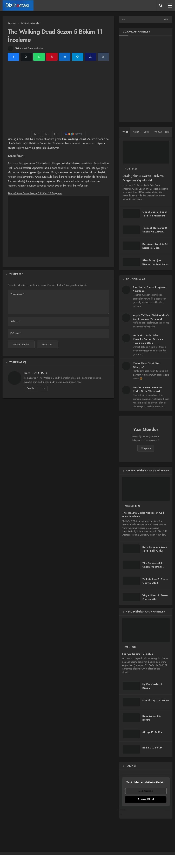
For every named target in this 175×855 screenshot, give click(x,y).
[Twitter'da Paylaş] (26, 57)
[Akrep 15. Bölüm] (131, 734)
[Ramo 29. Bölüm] (131, 749)
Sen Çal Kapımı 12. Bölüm (137, 654)
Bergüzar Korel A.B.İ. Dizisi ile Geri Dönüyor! (155, 247)
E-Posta (15, 333)
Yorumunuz (17, 294)
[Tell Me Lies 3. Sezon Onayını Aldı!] (131, 581)
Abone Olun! (146, 799)
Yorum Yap (16, 274)
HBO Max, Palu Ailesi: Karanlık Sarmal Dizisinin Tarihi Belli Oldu (148, 339)
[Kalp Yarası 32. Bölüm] (131, 717)
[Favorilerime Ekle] (44, 388)
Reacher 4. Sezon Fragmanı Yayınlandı (149, 289)
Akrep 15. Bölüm (152, 732)
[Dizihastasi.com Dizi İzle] (18, 5)
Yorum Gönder (21, 344)
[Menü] (170, 5)
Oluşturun (146, 448)
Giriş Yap (47, 344)
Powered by (123, 811)
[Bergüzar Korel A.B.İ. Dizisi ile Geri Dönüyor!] (131, 245)
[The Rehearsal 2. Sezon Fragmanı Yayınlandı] (131, 565)
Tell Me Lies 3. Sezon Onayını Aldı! (155, 581)
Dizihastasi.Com (24, 48)
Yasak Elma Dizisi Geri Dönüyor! (146, 365)
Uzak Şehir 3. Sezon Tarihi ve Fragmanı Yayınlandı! (143, 178)
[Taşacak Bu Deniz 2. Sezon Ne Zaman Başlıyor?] (131, 229)
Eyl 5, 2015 (40, 373)
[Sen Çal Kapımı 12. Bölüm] (146, 630)
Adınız (15, 321)
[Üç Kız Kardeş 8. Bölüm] (131, 686)
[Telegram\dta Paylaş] (77, 57)
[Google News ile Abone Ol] (73, 134)
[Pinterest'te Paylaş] (52, 57)
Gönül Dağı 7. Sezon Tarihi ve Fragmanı (154, 213)
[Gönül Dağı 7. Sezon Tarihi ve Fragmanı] (131, 213)
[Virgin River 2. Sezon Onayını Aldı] (131, 597)
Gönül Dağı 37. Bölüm (155, 700)
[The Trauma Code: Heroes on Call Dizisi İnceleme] (146, 489)
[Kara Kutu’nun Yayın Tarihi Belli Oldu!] (131, 548)
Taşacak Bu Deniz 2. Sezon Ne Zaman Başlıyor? (154, 231)
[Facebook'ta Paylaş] (13, 57)
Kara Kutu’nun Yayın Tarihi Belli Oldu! (154, 549)
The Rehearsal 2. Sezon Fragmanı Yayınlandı (152, 566)
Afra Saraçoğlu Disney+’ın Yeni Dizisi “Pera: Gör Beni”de (155, 264)
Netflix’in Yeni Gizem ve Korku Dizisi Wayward (147, 389)
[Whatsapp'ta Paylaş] (39, 57)
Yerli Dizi (131, 168)
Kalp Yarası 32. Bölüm (151, 718)
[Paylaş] (90, 57)
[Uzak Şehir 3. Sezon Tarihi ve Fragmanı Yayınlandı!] (146, 152)
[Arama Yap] (160, 5)
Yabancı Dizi (132, 506)
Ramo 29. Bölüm (152, 747)
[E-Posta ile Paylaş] (103, 57)
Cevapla (31, 388)
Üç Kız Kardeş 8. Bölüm (152, 686)
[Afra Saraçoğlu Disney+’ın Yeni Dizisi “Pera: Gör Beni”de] (131, 262)
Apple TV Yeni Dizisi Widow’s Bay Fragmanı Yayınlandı (151, 317)
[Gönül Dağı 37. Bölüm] (131, 702)
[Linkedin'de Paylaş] (64, 57)
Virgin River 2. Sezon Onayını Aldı (155, 597)
